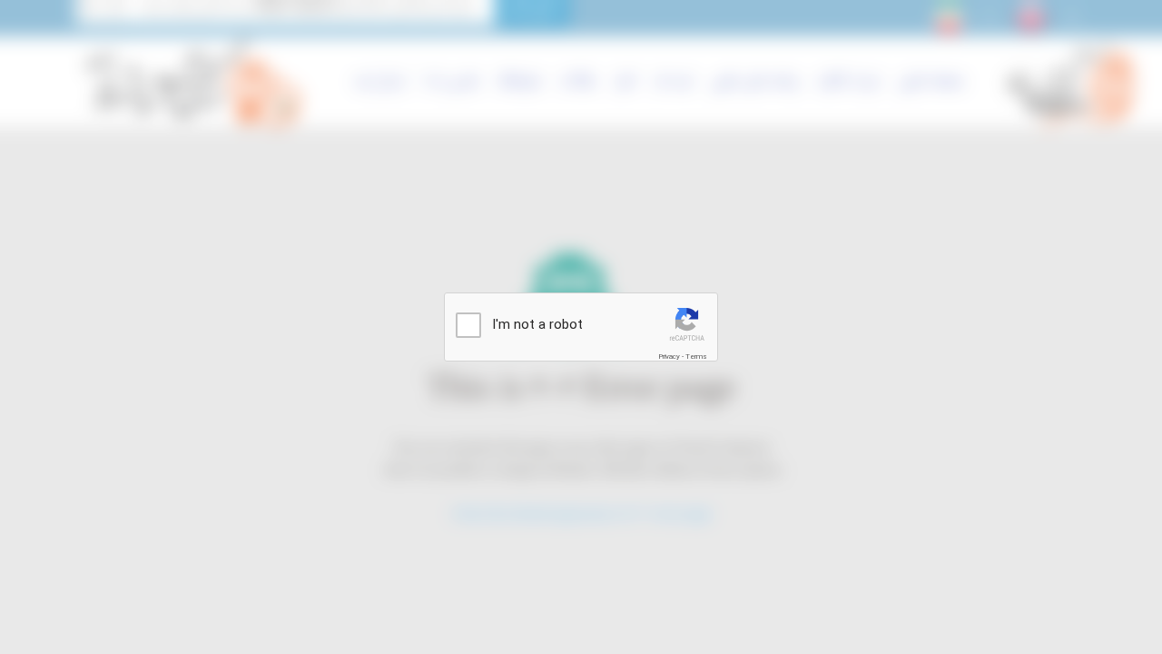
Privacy (669, 356)
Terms (696, 356)
